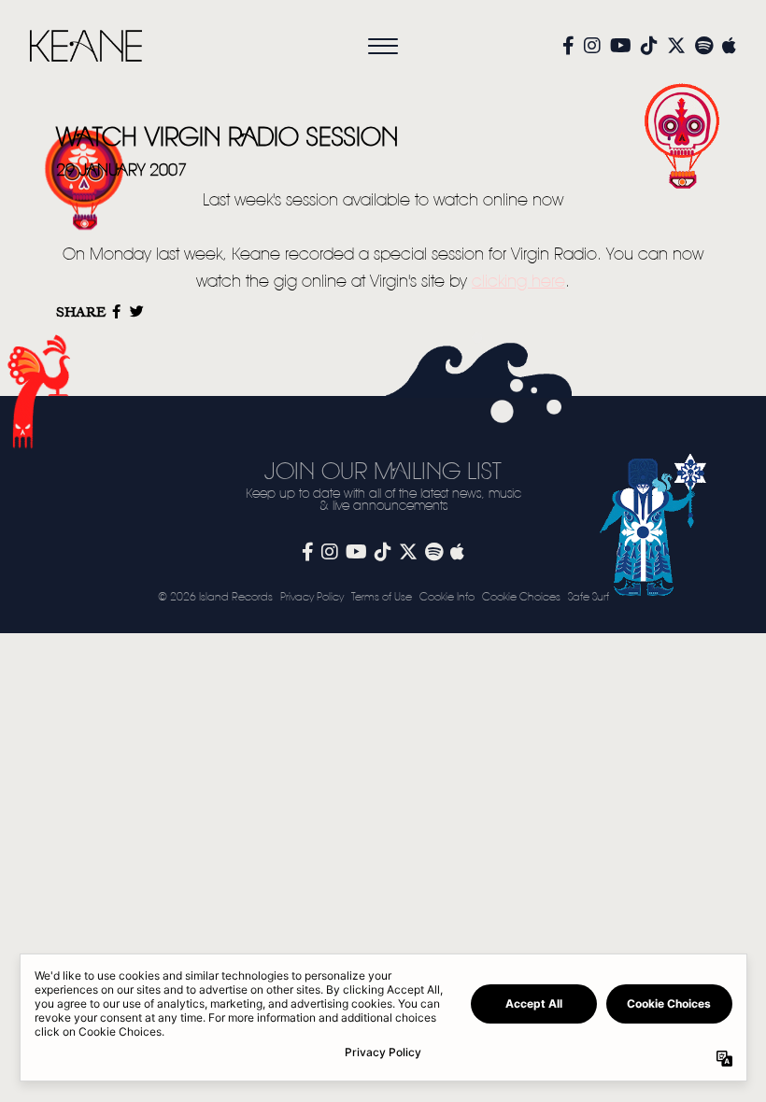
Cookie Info (447, 597)
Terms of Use (381, 597)
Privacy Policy (312, 597)
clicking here (518, 282)
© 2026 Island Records (215, 597)
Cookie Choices (521, 597)
